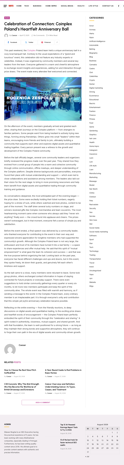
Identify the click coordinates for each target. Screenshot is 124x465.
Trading (92, 255)
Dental (91, 84)
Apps (91, 37)
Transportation (95, 259)
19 (97, 444)
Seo (90, 212)
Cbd (91, 72)
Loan (91, 169)
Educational (94, 99)
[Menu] (5, 6)
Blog (7, 18)
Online (91, 193)
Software (93, 236)
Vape (91, 274)
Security (92, 208)
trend (91, 267)
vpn (90, 278)
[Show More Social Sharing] (57, 42)
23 (117, 444)
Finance (92, 115)
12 (97, 440)
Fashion (92, 111)
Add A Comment (43, 402)
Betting (92, 49)
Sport (91, 239)
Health (81, 6)
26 (97, 448)
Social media (67, 6)
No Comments (39, 35)
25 (93, 448)
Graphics (92, 134)
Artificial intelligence (97, 41)
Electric (92, 103)
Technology (94, 251)
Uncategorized (95, 270)
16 (117, 440)
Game (91, 127)
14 (107, 440)
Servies (92, 216)
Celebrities (93, 76)
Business (37, 6)
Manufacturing (95, 173)
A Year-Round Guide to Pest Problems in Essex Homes (63, 371)
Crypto (92, 80)
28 (107, 448)
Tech (26, 6)
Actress (92, 30)
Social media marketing (98, 232)
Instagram (93, 150)
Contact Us (107, 6)
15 (112, 440)
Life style (93, 6)
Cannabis (93, 65)
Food (91, 123)
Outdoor (92, 197)
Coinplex (31, 50)
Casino (92, 68)
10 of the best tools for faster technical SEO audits (69, 442)
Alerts (91, 33)
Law (91, 162)
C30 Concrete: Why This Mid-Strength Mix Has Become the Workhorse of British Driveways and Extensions (21, 387)
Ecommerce (94, 96)
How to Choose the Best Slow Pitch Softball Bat (20, 371)
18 (93, 444)
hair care (92, 138)
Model (91, 185)
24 (88, 448)
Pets (91, 201)
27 (102, 448)
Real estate (93, 204)
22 (112, 444)
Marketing (93, 177)
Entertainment (94, 107)
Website (92, 282)
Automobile (93, 45)
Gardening (93, 131)
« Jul (87, 456)
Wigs (91, 286)
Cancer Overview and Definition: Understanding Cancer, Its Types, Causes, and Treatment (60, 387)
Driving (92, 92)
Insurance (93, 154)
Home (19, 6)
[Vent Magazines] (11, 6)
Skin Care (93, 220)
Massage (93, 181)
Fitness (92, 119)
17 (88, 444)
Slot (90, 224)
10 (88, 440)
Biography (93, 53)
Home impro (51, 6)
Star (91, 243)
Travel (91, 263)
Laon (91, 158)
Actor (91, 26)
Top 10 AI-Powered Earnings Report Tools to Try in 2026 (69, 427)
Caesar (14, 35)
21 (107, 444)
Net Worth (93, 189)
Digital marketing (96, 88)
